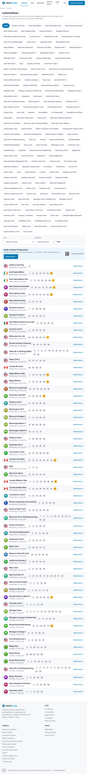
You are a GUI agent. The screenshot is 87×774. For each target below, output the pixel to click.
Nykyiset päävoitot (8, 738)
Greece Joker (41, 118)
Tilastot (4, 753)
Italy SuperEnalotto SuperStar (61, 118)
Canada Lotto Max (33, 64)
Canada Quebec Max (43, 58)
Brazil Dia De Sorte (52, 96)
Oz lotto (43, 140)
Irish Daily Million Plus (53, 26)
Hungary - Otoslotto (25, 215)
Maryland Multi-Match (12, 145)
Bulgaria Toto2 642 (10, 177)
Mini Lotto (20, 112)
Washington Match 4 (47, 53)
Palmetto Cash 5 (72, 101)
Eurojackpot (8, 118)
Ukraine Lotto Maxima (12, 134)
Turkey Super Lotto (10, 129)
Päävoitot (40, 3)
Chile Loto (32, 140)
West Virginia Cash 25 (11, 107)
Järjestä (38, 238)
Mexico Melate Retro (57, 140)
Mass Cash (46, 80)
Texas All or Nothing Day (32, 134)
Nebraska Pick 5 (9, 58)
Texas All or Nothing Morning (14, 140)
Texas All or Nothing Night (13, 42)
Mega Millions (9, 47)
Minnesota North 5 (73, 107)
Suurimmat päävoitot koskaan (12, 741)
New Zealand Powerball (73, 26)
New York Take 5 (9, 64)
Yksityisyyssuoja (50, 732)
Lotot (32, 3)
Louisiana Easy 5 (60, 188)
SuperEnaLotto (26, 129)
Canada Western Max (62, 58)
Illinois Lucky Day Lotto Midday (47, 129)
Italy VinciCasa (72, 134)
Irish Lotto (25, 205)
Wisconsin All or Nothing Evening (61, 69)
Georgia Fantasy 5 (62, 31)
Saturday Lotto (9, 221)
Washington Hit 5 (75, 47)
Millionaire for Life (51, 36)
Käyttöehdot (49, 729)
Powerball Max (9, 150)
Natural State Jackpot (11, 85)
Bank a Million (40, 183)
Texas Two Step (41, 145)
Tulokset (24, 3)
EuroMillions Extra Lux (43, 221)
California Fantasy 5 (32, 80)
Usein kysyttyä (7, 762)
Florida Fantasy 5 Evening (71, 36)
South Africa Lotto (56, 205)
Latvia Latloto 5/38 (10, 205)
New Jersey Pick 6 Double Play (40, 150)
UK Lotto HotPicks (39, 205)
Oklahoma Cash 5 (48, 74)
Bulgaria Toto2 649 (69, 172)
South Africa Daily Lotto (24, 118)
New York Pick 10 (60, 80)
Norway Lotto (42, 215)
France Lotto (27, 232)
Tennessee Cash (73, 145)
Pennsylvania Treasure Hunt (72, 129)
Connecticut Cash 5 (51, 64)
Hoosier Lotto (27, 183)
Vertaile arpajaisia (8, 747)
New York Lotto (23, 199)
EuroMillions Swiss (61, 221)
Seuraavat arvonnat (9, 735)
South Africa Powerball (12, 123)
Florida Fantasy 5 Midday (54, 134)
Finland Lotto (70, 210)
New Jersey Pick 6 (61, 150)
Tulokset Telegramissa (10, 756)
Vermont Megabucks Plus (13, 188)
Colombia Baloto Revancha (72, 215)
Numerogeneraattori (9, 744)
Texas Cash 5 (31, 42)
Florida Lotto (30, 188)
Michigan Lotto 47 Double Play (44, 199)
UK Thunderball (57, 112)
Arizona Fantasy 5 (10, 74)
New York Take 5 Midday (60, 123)
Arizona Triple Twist (38, 69)
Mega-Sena (25, 96)
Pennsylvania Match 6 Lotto (33, 107)
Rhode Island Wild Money (54, 91)
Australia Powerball (11, 226)
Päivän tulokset (7, 732)
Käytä (58, 242)
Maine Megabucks (55, 156)
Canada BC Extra (46, 42)
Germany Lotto (9, 215)
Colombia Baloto (74, 140)
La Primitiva (47, 167)
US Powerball (49, 712)
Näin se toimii (50, 3)
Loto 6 (19, 172)
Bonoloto (31, 112)
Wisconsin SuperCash (25, 47)
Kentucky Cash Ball (44, 47)
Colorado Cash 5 (69, 85)
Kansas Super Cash (10, 156)
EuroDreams (60, 167)
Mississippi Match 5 (29, 53)
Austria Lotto (54, 172)
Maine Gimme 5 (34, 101)
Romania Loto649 (61, 177)
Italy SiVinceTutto (40, 226)
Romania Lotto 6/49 (28, 177)
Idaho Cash (62, 74)
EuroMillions (49, 709)
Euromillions (43, 112)
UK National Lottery (54, 210)
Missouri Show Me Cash (12, 80)
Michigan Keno (9, 91)
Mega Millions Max (62, 42)
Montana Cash (74, 194)
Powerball (22, 150)
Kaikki (6, 26)
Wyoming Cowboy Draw (30, 167)
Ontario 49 (44, 194)
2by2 (21, 64)
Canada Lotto (31, 194)
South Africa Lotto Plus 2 (34, 210)
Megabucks (76, 150)
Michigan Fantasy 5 (75, 91)
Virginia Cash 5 (60, 47)
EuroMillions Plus (24, 221)
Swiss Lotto (55, 215)
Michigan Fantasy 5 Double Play (29, 91)
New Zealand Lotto (10, 31)
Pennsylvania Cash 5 (54, 107)
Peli (5, 238)
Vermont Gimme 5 (45, 31)
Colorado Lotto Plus (38, 161)
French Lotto (8, 172)
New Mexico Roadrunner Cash (14, 36)
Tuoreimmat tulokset (9, 729)
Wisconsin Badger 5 (11, 53)
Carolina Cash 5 (35, 36)
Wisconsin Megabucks (57, 183)
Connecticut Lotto (25, 58)
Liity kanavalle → (11, 257)
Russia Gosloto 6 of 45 (59, 226)
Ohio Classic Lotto (70, 161)
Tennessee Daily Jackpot (29, 74)
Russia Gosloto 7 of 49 (11, 232)
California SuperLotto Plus (13, 194)
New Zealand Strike (28, 31)
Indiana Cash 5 (64, 53)
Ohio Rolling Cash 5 (11, 96)
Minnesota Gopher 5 (11, 167)
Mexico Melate (30, 172)
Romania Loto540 (45, 177)
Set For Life (73, 167)
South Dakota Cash (58, 194)
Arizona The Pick (27, 156)
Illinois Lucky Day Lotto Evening (15, 69)
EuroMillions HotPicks (74, 112)
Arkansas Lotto (9, 199)
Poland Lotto (8, 112)
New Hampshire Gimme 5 (53, 101)
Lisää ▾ (57, 3)
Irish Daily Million (35, 26)
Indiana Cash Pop (18, 26)
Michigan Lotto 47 (65, 199)
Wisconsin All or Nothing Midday (36, 123)
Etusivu (2, 8)
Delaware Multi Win (30, 85)
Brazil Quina (37, 96)
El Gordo (43, 172)
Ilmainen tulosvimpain (10, 750)
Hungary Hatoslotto (11, 183)
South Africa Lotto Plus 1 (12, 210)
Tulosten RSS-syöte (8, 759)
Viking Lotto (26, 226)
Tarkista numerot (76, 3)
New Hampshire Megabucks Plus (15, 161)
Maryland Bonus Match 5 (50, 85)
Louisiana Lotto (44, 188)
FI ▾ (65, 3)
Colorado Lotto (54, 161)
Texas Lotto (28, 145)
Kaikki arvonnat (50, 721)
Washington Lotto (57, 145)
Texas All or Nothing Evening (14, 101)
